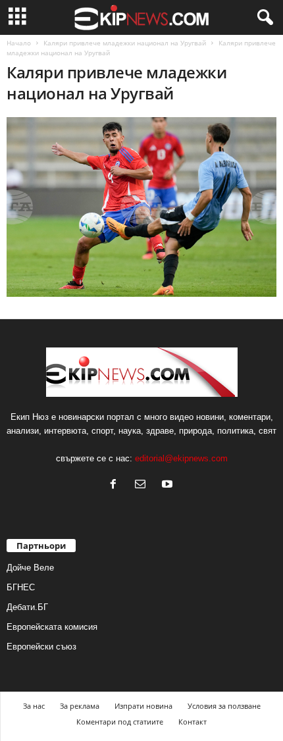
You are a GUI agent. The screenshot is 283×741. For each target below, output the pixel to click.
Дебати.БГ (27, 607)
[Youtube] (169, 485)
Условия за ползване (224, 706)
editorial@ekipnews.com (181, 458)
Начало (19, 42)
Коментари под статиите (119, 722)
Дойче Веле (30, 568)
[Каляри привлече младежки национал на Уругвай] (141, 207)
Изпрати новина (143, 706)
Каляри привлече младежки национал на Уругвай (124, 42)
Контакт (192, 722)
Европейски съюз (41, 647)
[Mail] (143, 485)
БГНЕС (21, 587)
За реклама (79, 706)
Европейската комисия (52, 627)
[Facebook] (116, 485)
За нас (34, 706)
